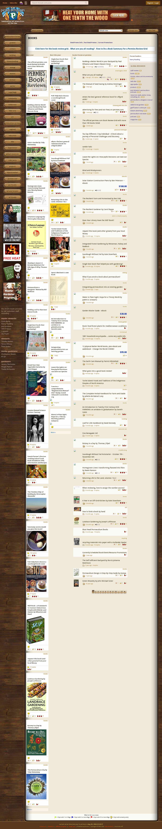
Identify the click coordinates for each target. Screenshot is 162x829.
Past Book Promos (90, 42)
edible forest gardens (137, 105)
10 (115, 591)
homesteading (12, 61)
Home (5, 3)
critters (12, 49)
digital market (12, 172)
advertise (51, 826)
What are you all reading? (82, 49)
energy (12, 67)
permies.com (12, 179)
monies (12, 74)
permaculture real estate (138, 114)
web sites (133, 81)
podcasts (133, 116)
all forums (12, 197)
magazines (134, 119)
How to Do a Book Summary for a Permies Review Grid (121, 49)
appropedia (134, 84)
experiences (12, 148)
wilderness (12, 105)
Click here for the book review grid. (52, 49)
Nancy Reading (135, 59)
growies (12, 43)
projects (12, 166)
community (12, 98)
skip (12, 142)
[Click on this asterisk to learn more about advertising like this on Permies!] (132, 20)
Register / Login (153, 3)
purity (12, 86)
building (12, 55)
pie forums (12, 185)
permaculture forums (12, 36)
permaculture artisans (12, 123)
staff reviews (134, 70)
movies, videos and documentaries (141, 76)
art (12, 117)
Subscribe (13, 3)
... (118, 591)
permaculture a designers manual (141, 100)
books (32, 38)
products (133, 87)
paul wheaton (109, 826)
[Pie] (21, 3)
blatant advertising (136, 111)
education (12, 135)
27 (122, 591)
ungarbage (12, 92)
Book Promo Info (76, 42)
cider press (12, 160)
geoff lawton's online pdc (138, 108)
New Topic (152, 30)
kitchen (12, 80)
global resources (12, 154)
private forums (12, 191)
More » (29, 809)
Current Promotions (105, 42)
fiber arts (12, 111)
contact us (42, 826)
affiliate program (61, 826)
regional (12, 129)
